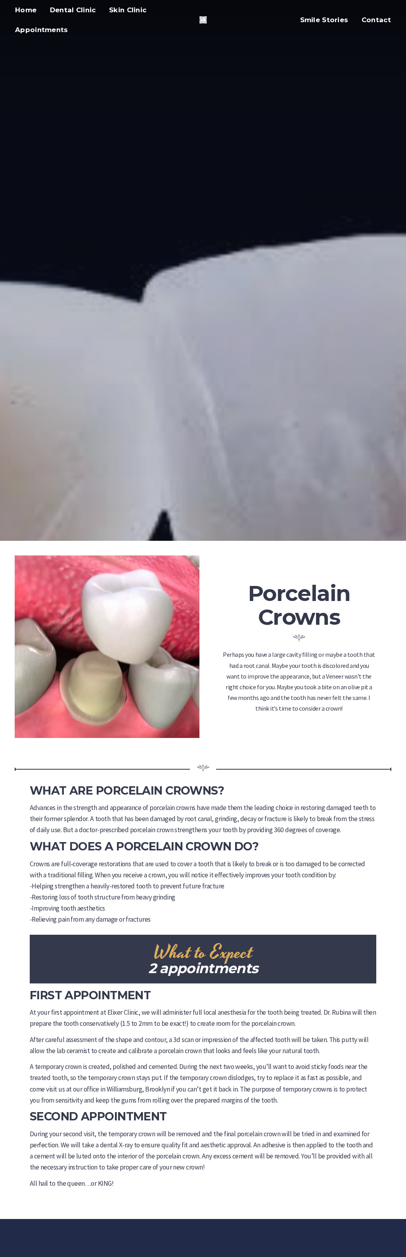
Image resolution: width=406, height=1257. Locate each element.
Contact (376, 20)
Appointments (41, 30)
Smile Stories (324, 20)
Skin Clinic (127, 10)
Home (25, 10)
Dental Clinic (73, 10)
